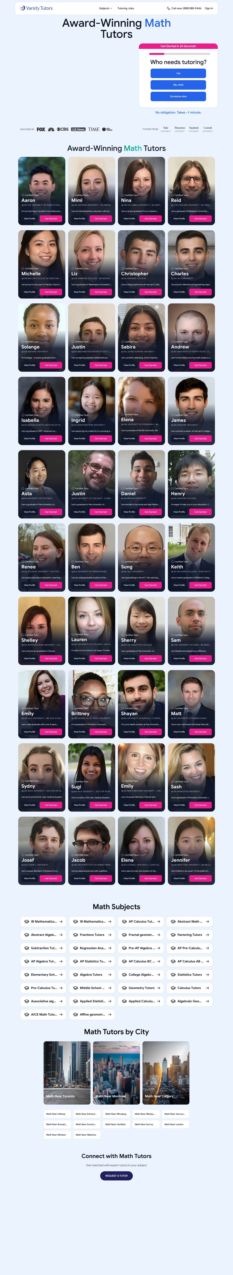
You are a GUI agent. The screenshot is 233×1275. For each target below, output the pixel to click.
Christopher (135, 273)
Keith (177, 566)
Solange (30, 347)
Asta (26, 493)
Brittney (80, 713)
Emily (27, 713)
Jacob (78, 860)
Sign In (209, 8)
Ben (75, 566)
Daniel (128, 493)
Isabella (30, 420)
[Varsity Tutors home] (36, 8)
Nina (126, 200)
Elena (127, 419)
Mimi (76, 200)
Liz (74, 273)
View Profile (29, 218)
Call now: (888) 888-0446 (186, 8)
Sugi (76, 786)
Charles (180, 273)
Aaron (28, 200)
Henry (178, 493)
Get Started (51, 218)
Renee (28, 566)
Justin (78, 347)
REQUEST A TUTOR (116, 1175)
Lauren (79, 639)
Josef (27, 860)
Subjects (104, 8)
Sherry (128, 640)
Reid (176, 200)
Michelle (31, 273)
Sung (127, 566)
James (178, 420)
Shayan (129, 713)
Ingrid (78, 420)
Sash (176, 786)
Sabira (128, 347)
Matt (176, 713)
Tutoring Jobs (126, 8)
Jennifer (180, 860)
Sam (176, 640)
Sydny (28, 786)
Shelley (29, 640)
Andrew (180, 347)
